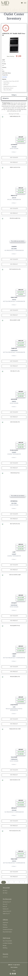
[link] (14, 140)
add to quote (14, 157)
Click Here (4, 77)
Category (14, 95)
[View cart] (22, 3)
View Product (14, 162)
